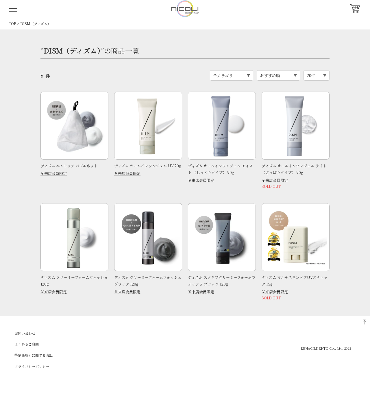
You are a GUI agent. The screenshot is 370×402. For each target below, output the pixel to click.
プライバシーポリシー (31, 366)
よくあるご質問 (26, 344)
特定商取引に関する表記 (33, 355)
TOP (12, 23)
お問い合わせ (24, 333)
